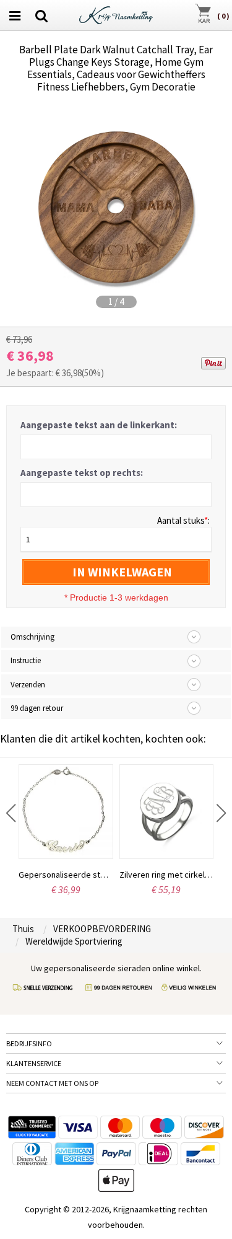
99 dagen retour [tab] (37, 708)
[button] (11, 813)
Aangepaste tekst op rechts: (81, 472)
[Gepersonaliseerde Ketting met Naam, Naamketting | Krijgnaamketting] (116, 14)
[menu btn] (14, 15)
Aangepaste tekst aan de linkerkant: (98, 425)
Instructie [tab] (26, 660)
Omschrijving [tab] (32, 637)
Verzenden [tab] (28, 684)
